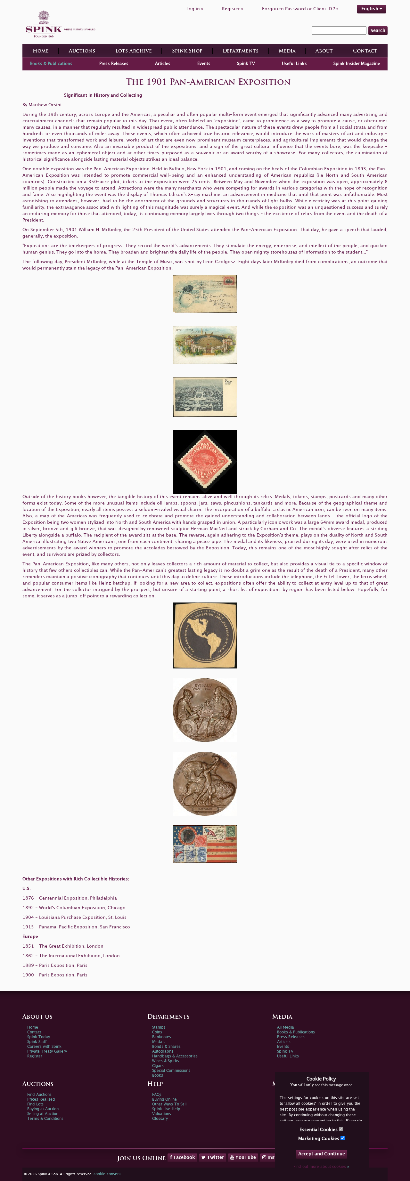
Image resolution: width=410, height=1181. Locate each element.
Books (157, 1075)
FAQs (156, 1094)
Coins (157, 1032)
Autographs (162, 1051)
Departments (240, 51)
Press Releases (113, 64)
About (324, 51)
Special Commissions (171, 1070)
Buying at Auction (43, 1109)
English (370, 9)
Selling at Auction (42, 1114)
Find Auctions (39, 1094)
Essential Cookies (319, 1130)
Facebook (183, 1157)
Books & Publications (51, 64)
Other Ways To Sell (169, 1104)
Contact (365, 51)
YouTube (245, 1157)
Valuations (161, 1114)
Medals (158, 1042)
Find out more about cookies (321, 1167)
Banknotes (161, 1037)
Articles (162, 64)
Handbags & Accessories (175, 1056)
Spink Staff (36, 1042)
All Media (285, 1027)
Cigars (158, 1066)
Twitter (215, 1157)
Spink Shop (187, 51)
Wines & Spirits (165, 1061)
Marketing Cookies (319, 1139)
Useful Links (294, 64)
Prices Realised (41, 1099)
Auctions (82, 51)
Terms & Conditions (45, 1118)
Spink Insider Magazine (356, 64)
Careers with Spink (44, 1046)
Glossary (160, 1118)
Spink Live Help (166, 1109)
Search (378, 30)
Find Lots (35, 1104)
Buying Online (164, 1099)
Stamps (159, 1027)
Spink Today (38, 1037)
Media (287, 51)
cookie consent (107, 1174)
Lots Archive (133, 51)
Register (34, 1056)
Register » (232, 9)
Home (41, 51)
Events (203, 64)
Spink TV (246, 64)
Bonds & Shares (166, 1046)
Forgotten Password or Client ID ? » (300, 9)
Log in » (194, 9)
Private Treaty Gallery (47, 1051)
